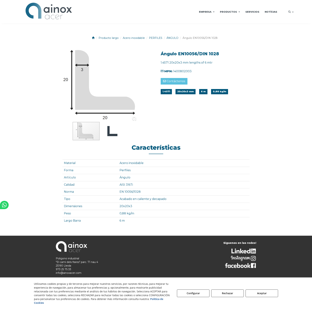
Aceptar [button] (262, 293)
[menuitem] (206, 11)
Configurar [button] (193, 293)
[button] (49, 12)
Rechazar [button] (227, 293)
